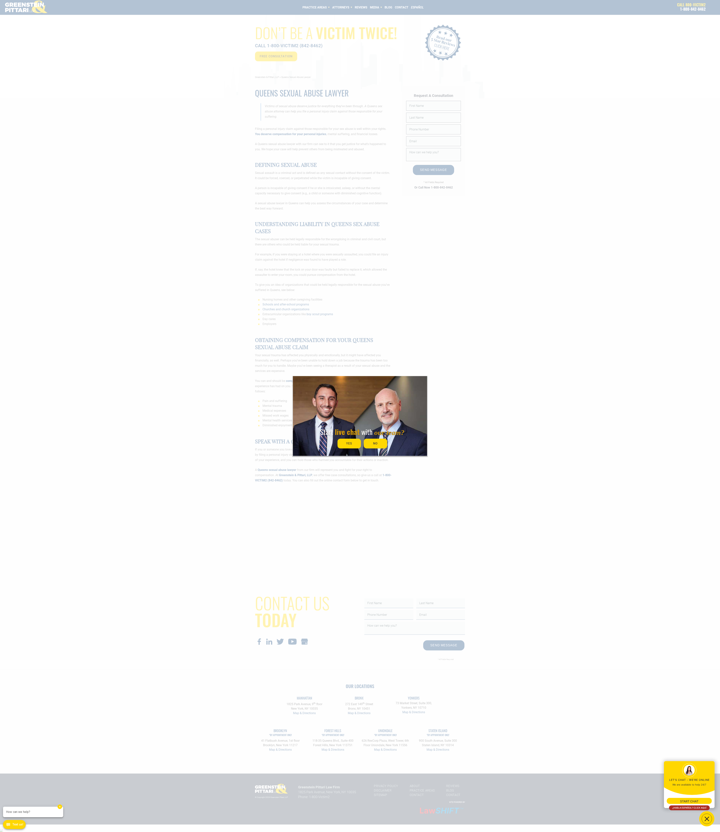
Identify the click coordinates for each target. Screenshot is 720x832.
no (375, 443)
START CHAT (689, 801)
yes (349, 443)
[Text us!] (14, 825)
